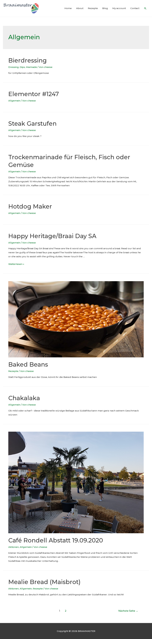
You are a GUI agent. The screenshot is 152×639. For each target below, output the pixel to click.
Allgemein (14, 100)
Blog (105, 8)
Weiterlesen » (16, 264)
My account (119, 8)
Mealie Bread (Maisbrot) (44, 582)
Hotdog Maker (30, 206)
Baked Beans (28, 364)
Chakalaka (24, 398)
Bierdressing (27, 60)
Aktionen (13, 547)
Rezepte (93, 8)
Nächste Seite (128, 610)
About (79, 8)
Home (68, 8)
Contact (134, 8)
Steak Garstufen (32, 123)
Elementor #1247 (33, 94)
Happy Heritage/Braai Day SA (52, 236)
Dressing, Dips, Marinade (22, 67)
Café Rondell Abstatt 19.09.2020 (55, 540)
